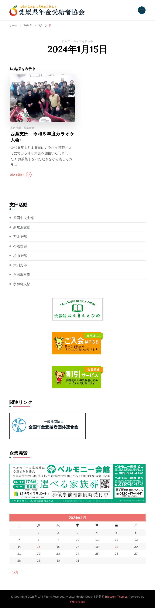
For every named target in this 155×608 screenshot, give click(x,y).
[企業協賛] (77, 467)
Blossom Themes (116, 596)
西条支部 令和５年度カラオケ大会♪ (42, 137)
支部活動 (15, 127)
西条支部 (29, 127)
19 (116, 546)
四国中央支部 (23, 218)
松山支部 (20, 256)
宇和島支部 (21, 284)
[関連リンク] (47, 416)
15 (38, 546)
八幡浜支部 (21, 274)
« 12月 (14, 572)
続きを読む (17, 174)
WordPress (77, 601)
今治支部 (20, 246)
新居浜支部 (21, 227)
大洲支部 (20, 265)
